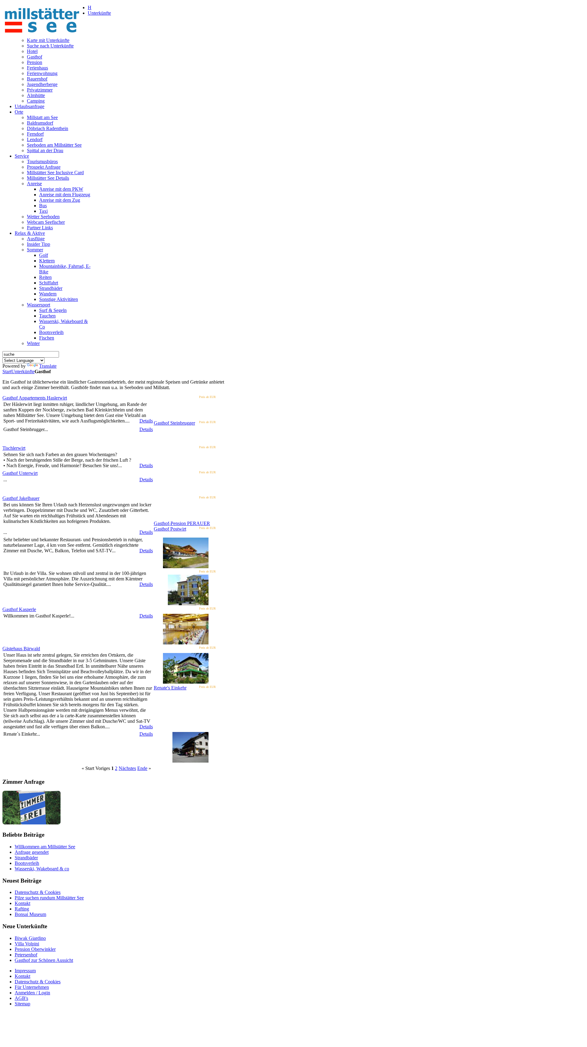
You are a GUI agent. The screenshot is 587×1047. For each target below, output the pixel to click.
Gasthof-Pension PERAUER (182, 523)
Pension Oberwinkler (35, 949)
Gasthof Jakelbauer (20, 498)
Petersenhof (26, 954)
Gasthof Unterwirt (20, 473)
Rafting (22, 908)
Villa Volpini (27, 943)
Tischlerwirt (13, 448)
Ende (142, 768)
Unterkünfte (23, 371)
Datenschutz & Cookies (38, 892)
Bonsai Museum (30, 914)
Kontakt (22, 903)
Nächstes (127, 768)
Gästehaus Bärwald (21, 648)
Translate (48, 366)
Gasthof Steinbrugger (174, 423)
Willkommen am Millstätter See (45, 846)
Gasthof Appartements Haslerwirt (34, 397)
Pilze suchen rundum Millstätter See (49, 897)
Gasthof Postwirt (170, 528)
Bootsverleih (27, 863)
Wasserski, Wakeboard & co (42, 868)
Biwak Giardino (30, 938)
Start (6, 371)
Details (146, 420)
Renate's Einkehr (170, 687)
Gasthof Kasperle (19, 609)
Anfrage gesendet (32, 852)
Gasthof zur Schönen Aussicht (44, 960)
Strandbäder (26, 857)
